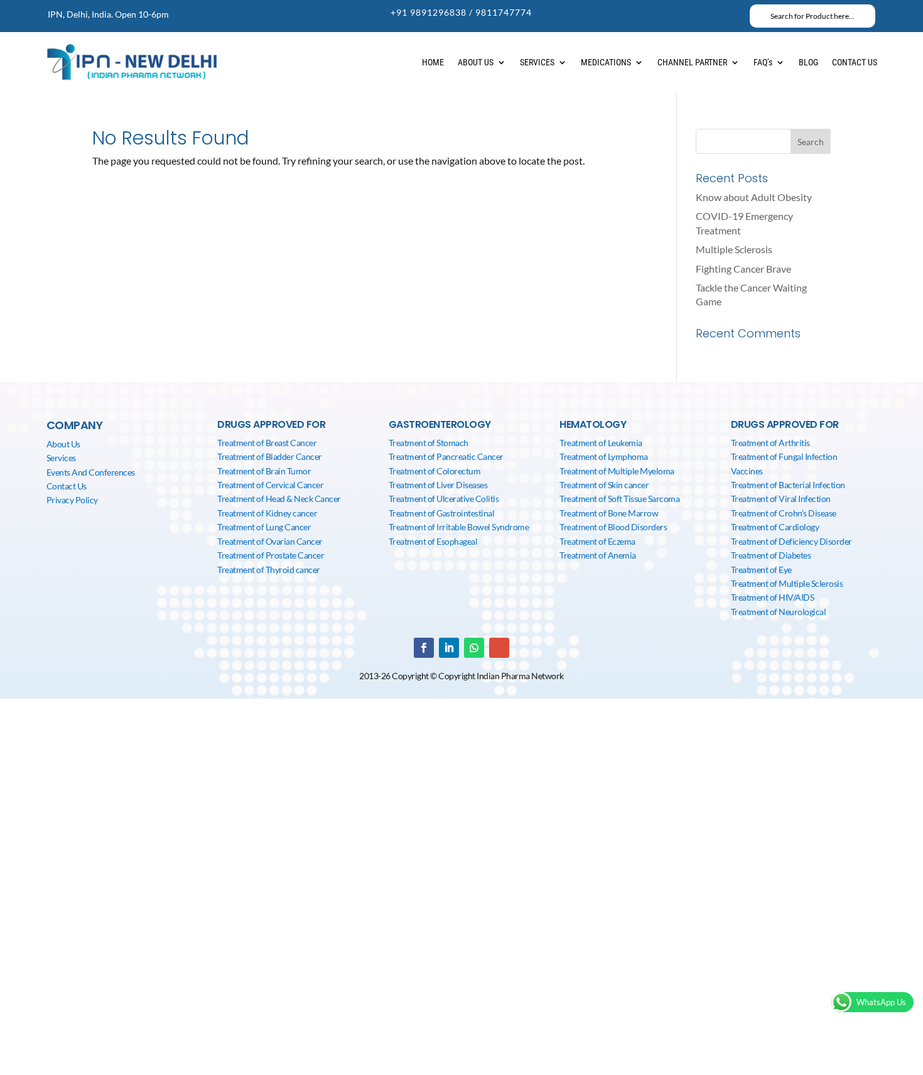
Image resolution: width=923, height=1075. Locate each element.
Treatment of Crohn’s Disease (783, 513)
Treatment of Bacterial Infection (788, 484)
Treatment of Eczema (597, 541)
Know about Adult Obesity (754, 197)
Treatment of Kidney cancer (267, 513)
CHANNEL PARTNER (692, 62)
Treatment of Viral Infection (781, 498)
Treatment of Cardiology (775, 526)
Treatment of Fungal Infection (784, 456)
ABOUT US (476, 62)
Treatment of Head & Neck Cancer (279, 498)
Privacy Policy (72, 499)
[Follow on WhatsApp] (474, 648)
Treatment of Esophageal (433, 541)
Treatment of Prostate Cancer (270, 555)
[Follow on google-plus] (499, 648)
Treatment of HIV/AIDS (772, 597)
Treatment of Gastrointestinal (442, 513)
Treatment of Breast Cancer (266, 442)
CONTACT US (854, 62)
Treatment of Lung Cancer (264, 526)
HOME (433, 62)
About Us (63, 444)
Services (61, 457)
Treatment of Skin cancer (604, 484)
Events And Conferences (90, 472)
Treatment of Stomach (428, 442)
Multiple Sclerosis (734, 249)
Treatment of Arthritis (770, 442)
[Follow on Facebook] (424, 648)
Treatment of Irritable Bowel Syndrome (459, 526)
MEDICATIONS (606, 62)
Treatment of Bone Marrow (608, 513)
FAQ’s (762, 62)
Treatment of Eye (761, 569)
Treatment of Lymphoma (603, 456)
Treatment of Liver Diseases (438, 484)
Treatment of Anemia (597, 555)
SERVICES (537, 62)
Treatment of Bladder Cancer (269, 456)
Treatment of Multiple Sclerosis (787, 583)
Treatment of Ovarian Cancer (270, 541)
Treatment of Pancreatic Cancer (446, 456)
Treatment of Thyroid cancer (268, 569)
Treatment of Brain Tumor (264, 471)
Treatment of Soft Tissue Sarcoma (619, 498)
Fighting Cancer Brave (743, 269)
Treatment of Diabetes (771, 555)
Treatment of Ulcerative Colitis (444, 498)
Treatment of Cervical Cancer (270, 484)
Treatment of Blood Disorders (613, 526)
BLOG (808, 62)
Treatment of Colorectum (435, 471)
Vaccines (747, 471)
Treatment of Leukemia (600, 442)
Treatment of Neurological (778, 611)
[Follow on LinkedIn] (449, 648)
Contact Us (66, 486)
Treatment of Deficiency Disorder (791, 541)
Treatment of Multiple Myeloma (616, 471)
